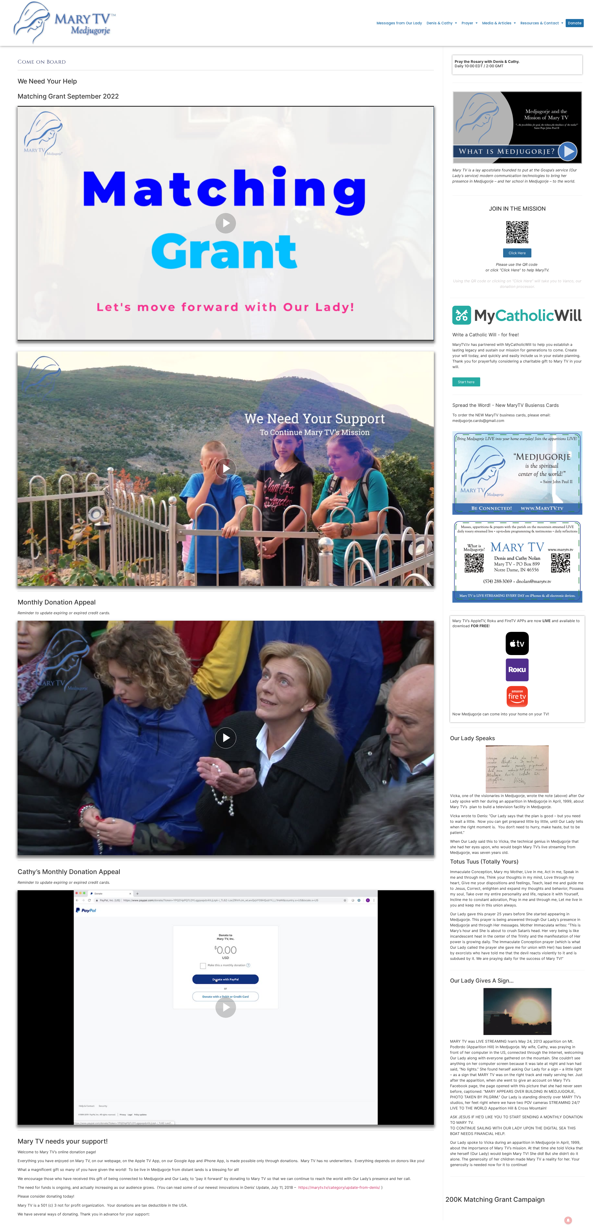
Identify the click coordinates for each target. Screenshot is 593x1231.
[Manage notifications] (568, 1220)
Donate (574, 23)
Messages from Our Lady (399, 23)
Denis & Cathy (440, 23)
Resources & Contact (539, 23)
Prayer (467, 23)
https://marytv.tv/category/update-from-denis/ (339, 1187)
